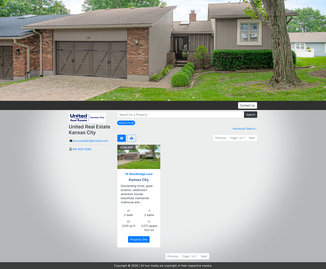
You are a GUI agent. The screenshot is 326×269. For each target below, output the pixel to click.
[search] (180, 114)
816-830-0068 (82, 149)
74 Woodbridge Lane (139, 174)
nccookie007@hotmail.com (90, 140)
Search (250, 114)
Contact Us (247, 105)
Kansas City (127, 122)
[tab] (121, 138)
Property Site (138, 239)
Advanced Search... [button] (245, 128)
